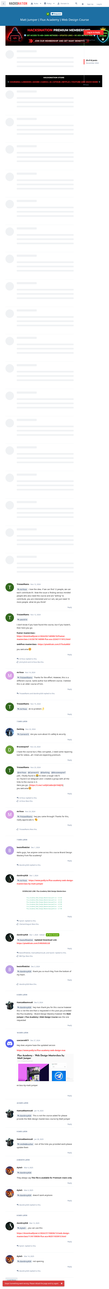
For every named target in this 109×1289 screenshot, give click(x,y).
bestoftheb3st (26, 940)
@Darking (45, 772)
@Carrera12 (33, 772)
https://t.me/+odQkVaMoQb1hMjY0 (46, 785)
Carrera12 (24, 734)
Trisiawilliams (26, 677)
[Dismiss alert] (61, 1283)
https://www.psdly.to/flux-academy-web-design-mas (41, 1050)
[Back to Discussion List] (3, 3)
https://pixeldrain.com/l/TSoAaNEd (54, 644)
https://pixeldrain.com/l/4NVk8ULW (33, 943)
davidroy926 (25, 971)
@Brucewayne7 (58, 772)
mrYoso (23, 589)
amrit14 (23, 619)
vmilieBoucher (26, 1144)
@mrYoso (21, 772)
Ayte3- (23, 1228)
